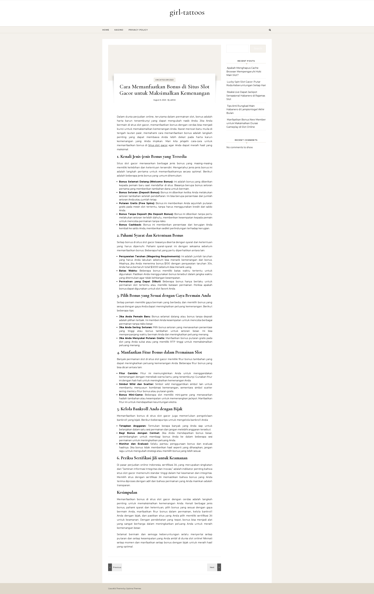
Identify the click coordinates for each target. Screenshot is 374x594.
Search (258, 48)
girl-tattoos (187, 12)
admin (173, 100)
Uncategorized (164, 80)
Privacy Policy (138, 30)
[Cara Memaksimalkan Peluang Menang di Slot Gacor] (214, 567)
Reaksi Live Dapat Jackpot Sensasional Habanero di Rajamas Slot (245, 96)
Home (105, 30)
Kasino (118, 30)
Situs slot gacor (158, 145)
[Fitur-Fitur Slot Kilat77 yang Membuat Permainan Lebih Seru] (114, 567)
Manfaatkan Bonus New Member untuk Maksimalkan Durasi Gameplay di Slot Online (246, 123)
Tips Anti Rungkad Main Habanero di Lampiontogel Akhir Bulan (245, 109)
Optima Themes (133, 588)
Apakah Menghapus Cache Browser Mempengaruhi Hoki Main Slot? (243, 71)
